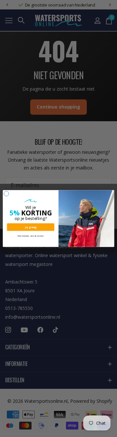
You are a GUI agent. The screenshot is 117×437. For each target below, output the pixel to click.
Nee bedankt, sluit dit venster (31, 235)
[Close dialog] (6, 193)
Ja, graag (30, 227)
